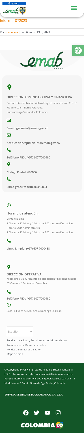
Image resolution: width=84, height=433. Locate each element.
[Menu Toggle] (76, 7)
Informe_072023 (13, 20)
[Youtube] (47, 412)
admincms (11, 32)
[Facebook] (26, 412)
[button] (78, 50)
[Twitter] (36, 412)
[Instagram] (58, 412)
